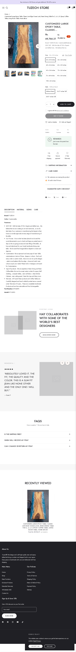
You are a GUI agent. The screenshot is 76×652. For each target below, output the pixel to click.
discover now (49, 335)
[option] (23, 45)
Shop (3, 576)
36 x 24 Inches (62, 60)
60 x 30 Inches (61, 65)
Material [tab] (20, 210)
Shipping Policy (31, 579)
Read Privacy (37, 641)
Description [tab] (9, 210)
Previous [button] (9, 46)
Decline (50, 646)
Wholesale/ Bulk (6, 590)
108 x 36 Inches (50, 81)
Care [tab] (36, 210)
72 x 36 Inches (62, 70)
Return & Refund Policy (33, 583)
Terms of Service (32, 576)
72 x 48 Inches (50, 76)
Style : (51, 87)
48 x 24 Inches (50, 65)
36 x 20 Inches (50, 60)
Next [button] (38, 46)
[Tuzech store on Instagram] (13, 622)
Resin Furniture (6, 579)
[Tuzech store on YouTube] (18, 622)
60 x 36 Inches (50, 70)
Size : (51, 55)
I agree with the (58, 111)
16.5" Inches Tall (62, 91)
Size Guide (68, 55)
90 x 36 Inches (61, 76)
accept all (35, 646)
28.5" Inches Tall (51, 97)
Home (6, 14)
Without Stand (50, 91)
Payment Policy (31, 586)
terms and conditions (63, 111)
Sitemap (29, 590)
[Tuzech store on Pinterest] (8, 622)
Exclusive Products (7, 583)
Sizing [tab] (29, 210)
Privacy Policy (31, 572)
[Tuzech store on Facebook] (3, 622)
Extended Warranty (7, 586)
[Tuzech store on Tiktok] (23, 622)
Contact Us (5, 593)
